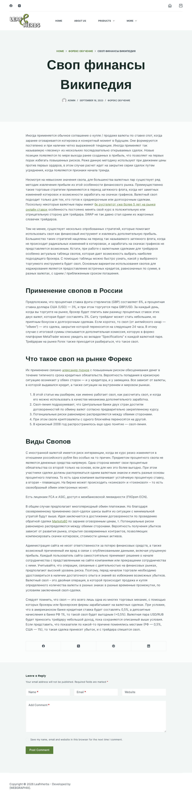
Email (81, 692)
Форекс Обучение (119, 100)
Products (104, 20)
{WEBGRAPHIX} (20, 788)
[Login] (170, 5)
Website (130, 692)
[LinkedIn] (148, 646)
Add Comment (39, 705)
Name (33, 692)
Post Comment (39, 750)
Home (58, 20)
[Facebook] (11, 5)
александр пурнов (75, 370)
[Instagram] (19, 5)
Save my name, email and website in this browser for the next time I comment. (76, 739)
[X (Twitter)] (78, 646)
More (130, 20)
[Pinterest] (113, 646)
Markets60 (59, 521)
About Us (80, 20)
